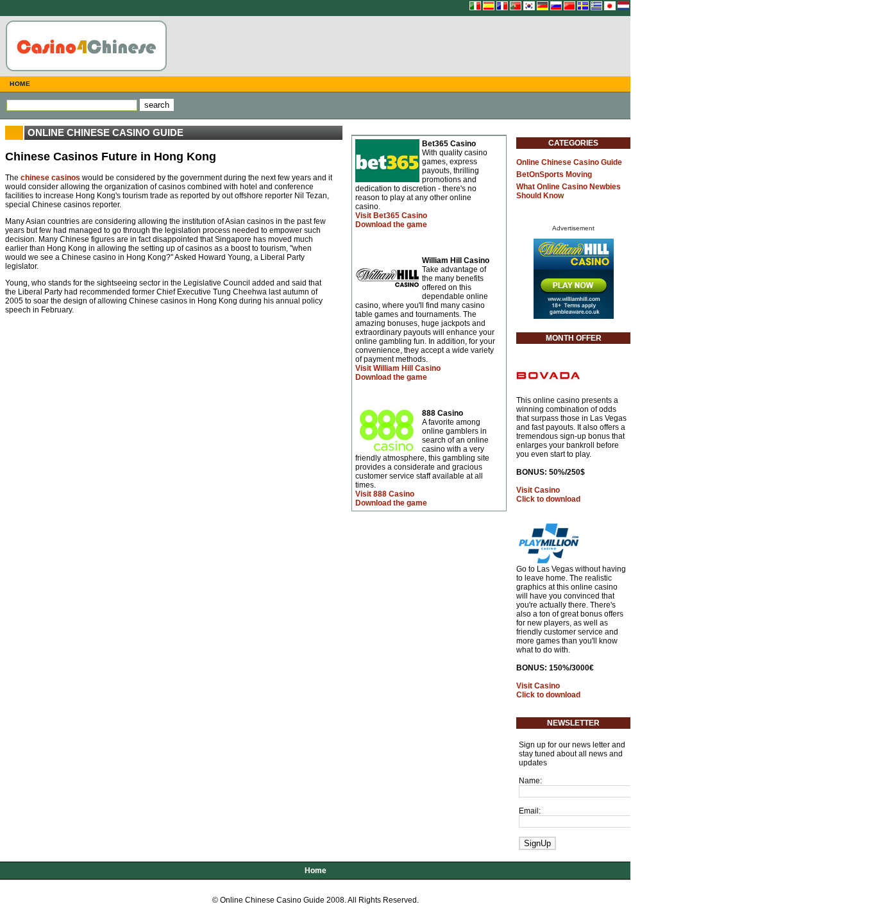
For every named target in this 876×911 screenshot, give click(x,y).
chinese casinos (50, 177)
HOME (20, 83)
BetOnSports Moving (554, 174)
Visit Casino (538, 490)
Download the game (391, 224)
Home (315, 870)
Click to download (548, 499)
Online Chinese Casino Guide (569, 162)
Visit (391, 215)
